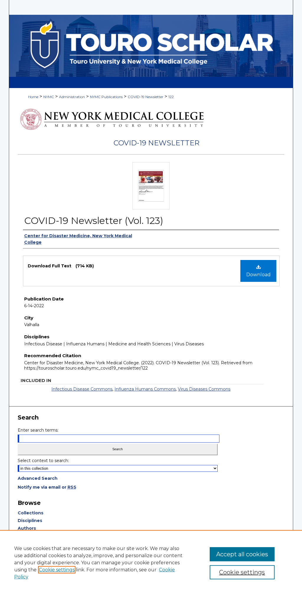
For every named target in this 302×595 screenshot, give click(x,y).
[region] (151, 562)
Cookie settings (57, 570)
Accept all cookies (242, 554)
